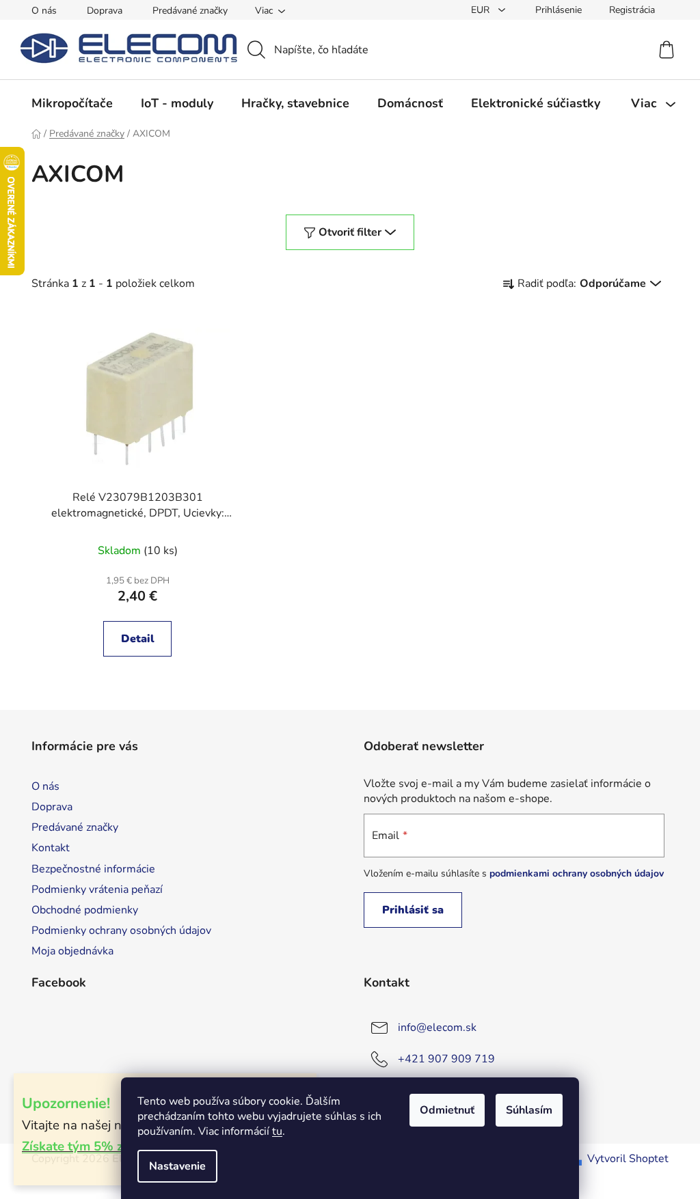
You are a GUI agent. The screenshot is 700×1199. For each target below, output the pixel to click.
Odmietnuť (447, 1110)
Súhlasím (529, 1110)
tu (277, 1131)
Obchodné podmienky (84, 910)
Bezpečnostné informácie (93, 869)
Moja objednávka (72, 951)
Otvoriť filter (350, 232)
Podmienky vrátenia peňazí (97, 889)
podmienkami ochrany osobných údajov (576, 873)
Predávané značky (190, 10)
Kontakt (50, 847)
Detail (137, 638)
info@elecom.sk (437, 1027)
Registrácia (632, 9)
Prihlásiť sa (413, 910)
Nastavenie (177, 1166)
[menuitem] (72, 103)
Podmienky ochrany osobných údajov (121, 930)
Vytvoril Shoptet (628, 1158)
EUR (481, 9)
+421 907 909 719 (446, 1058)
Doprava (104, 10)
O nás (44, 10)
